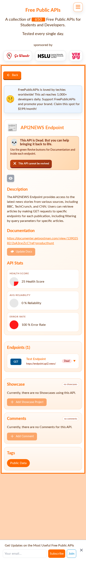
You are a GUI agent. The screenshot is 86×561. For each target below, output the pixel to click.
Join (71, 553)
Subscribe (57, 553)
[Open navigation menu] (78, 7)
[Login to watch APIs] (10, 178)
